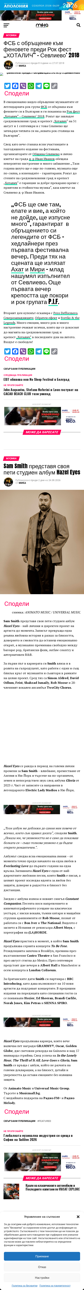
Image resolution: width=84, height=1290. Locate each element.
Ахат (17, 268)
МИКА (22, 66)
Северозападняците (18, 318)
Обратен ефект (46, 318)
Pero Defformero (65, 313)
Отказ (42, 1267)
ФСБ (44, 107)
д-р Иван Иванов (42, 159)
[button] (78, 1217)
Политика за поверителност (55, 1285)
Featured (45, 1121)
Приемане (42, 1256)
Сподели (16, 93)
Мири (37, 268)
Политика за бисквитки (25, 1285)
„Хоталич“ (23, 337)
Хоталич (60, 121)
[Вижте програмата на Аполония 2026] (42, 9)
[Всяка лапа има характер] (42, 19)
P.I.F (53, 301)
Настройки (42, 1277)
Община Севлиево (46, 154)
